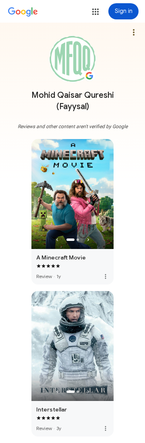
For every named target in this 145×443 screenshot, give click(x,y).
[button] (95, 12)
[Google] (23, 12)
